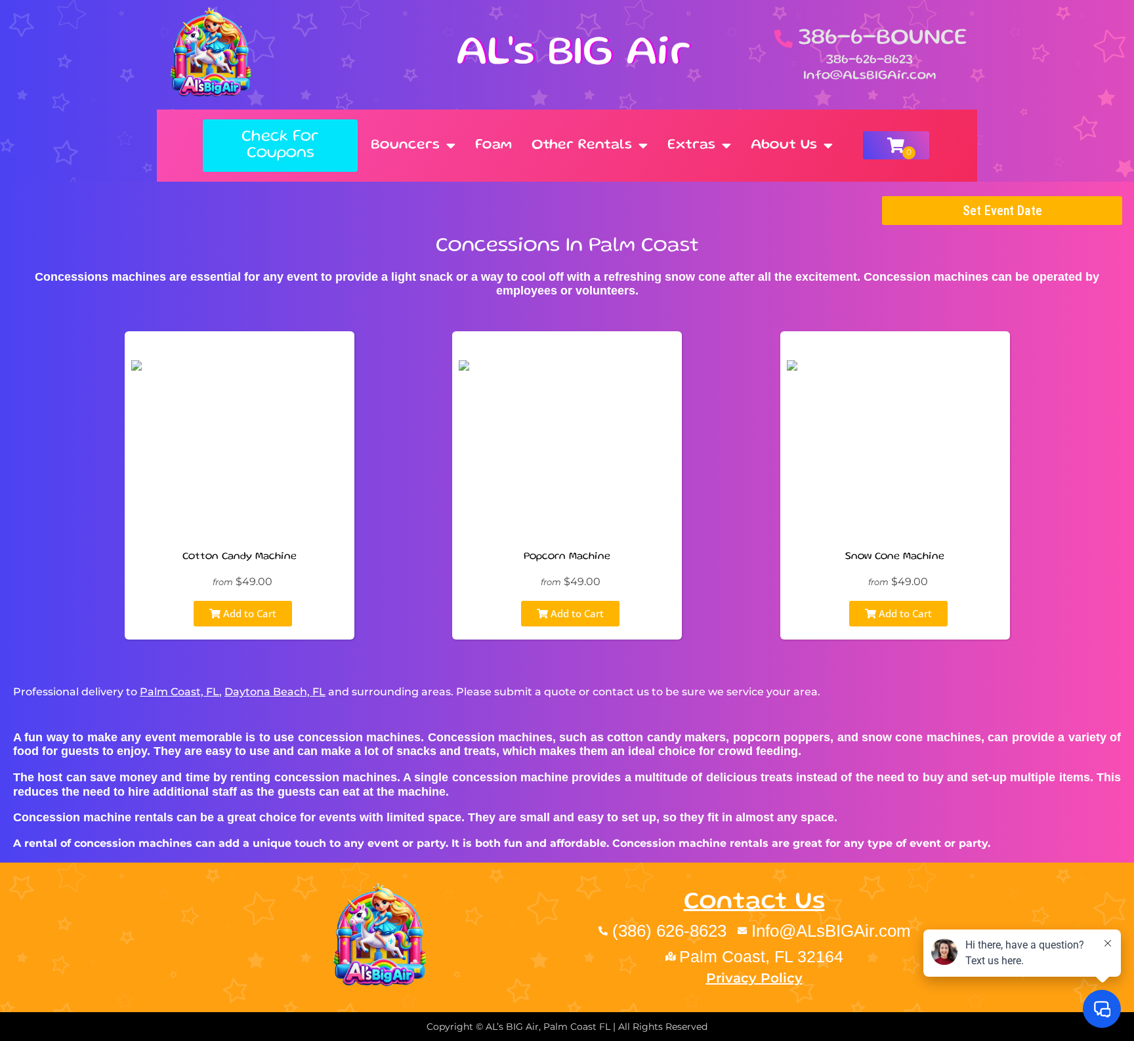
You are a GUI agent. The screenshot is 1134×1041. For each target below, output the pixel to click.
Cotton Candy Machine (239, 556)
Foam (493, 145)
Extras (691, 145)
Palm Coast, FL (179, 691)
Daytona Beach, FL (275, 691)
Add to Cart (248, 613)
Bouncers (405, 145)
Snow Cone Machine (894, 556)
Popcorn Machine (567, 556)
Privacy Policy (754, 978)
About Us (784, 145)
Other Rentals (582, 145)
